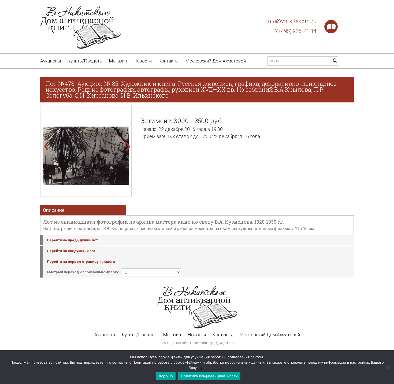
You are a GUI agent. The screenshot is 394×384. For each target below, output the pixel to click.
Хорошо (166, 376)
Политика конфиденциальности (209, 376)
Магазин (118, 61)
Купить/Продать (85, 61)
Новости (142, 61)
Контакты (168, 61)
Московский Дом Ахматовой (215, 61)
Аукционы (50, 61)
